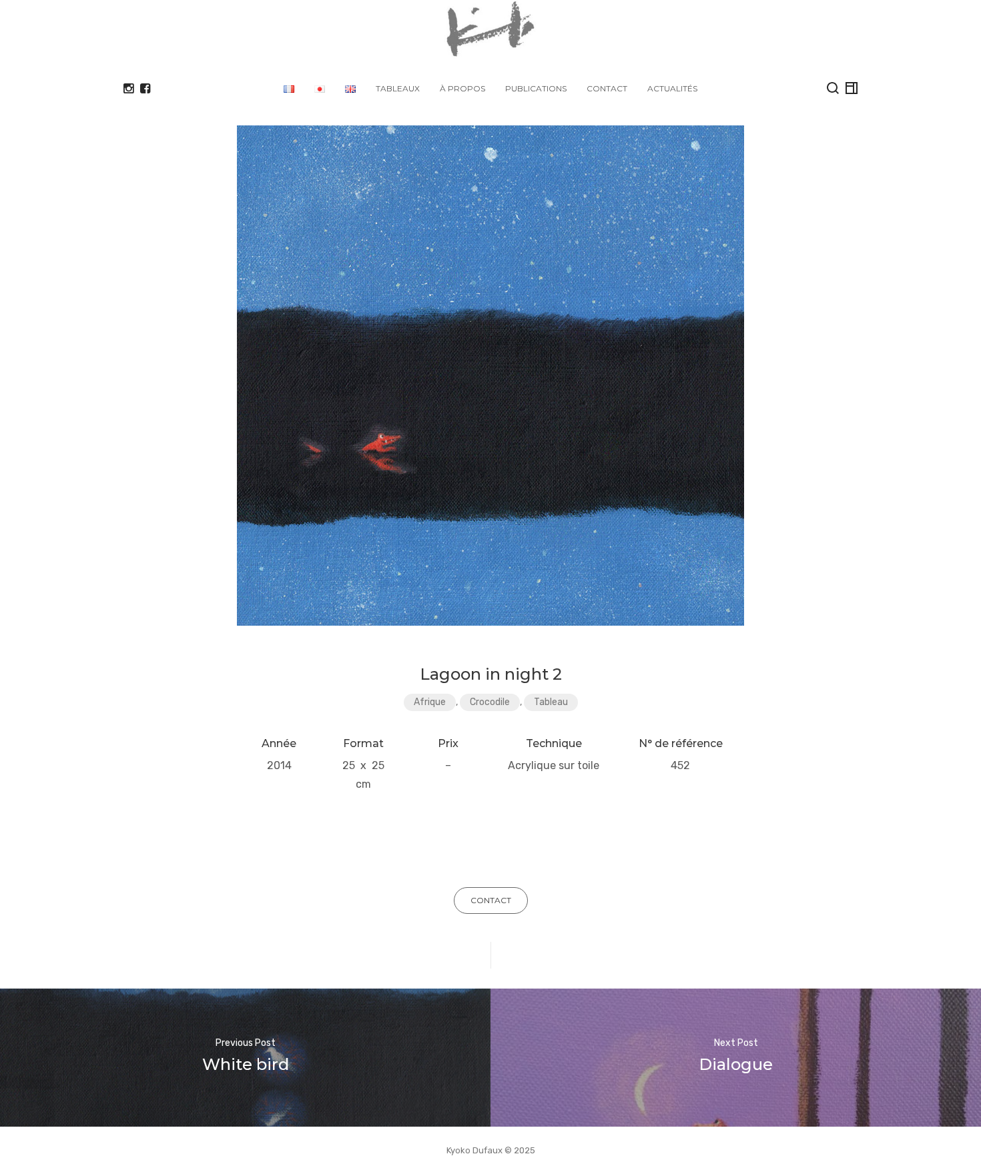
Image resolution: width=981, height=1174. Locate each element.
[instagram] (128, 88)
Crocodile (490, 702)
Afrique (430, 702)
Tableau (551, 702)
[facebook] (145, 88)
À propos (462, 88)
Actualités (672, 88)
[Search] (833, 88)
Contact (607, 88)
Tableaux (398, 88)
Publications (536, 88)
